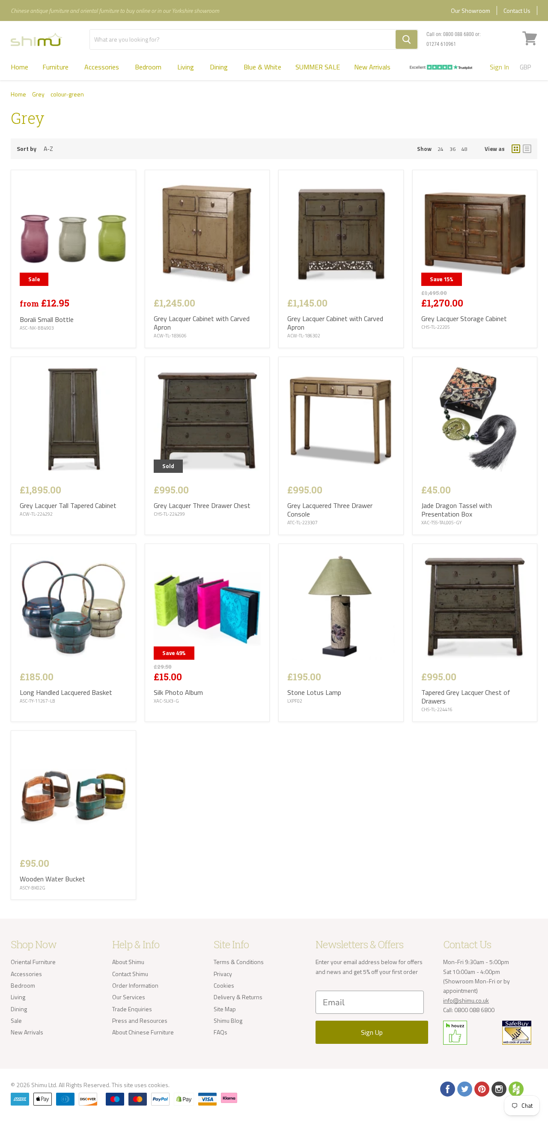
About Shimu (128, 961)
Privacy (223, 973)
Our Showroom (470, 10)
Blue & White (262, 67)
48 (465, 149)
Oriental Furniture (33, 961)
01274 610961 (441, 44)
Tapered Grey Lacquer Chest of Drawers (465, 696)
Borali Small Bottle (47, 319)
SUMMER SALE (317, 67)
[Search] (406, 39)
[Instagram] (498, 1088)
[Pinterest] (481, 1088)
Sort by (26, 148)
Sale (16, 1020)
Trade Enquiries (132, 1008)
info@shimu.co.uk (466, 1000)
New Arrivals (372, 67)
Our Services (128, 996)
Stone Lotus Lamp (314, 692)
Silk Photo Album (178, 692)
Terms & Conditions (239, 961)
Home (19, 67)
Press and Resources (139, 1020)
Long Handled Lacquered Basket (66, 692)
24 (441, 149)
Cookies (224, 985)
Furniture (56, 67)
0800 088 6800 (458, 34)
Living (186, 67)
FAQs (220, 1032)
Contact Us (516, 10)
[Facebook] (447, 1088)
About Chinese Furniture (143, 1032)
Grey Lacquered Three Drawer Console (329, 509)
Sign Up (372, 1032)
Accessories (102, 67)
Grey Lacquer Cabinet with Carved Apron (202, 322)
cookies (158, 1084)
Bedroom (149, 67)
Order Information (135, 985)
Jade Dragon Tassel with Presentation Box (456, 509)
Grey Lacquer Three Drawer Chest (202, 505)
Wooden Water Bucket (52, 879)
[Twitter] (464, 1088)
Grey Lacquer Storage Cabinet (464, 318)
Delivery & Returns (238, 996)
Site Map (225, 1008)
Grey (38, 94)
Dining (219, 67)
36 (453, 149)
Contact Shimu (130, 973)
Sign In (499, 67)
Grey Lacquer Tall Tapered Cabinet (68, 505)
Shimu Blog (228, 1020)
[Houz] (515, 1088)
